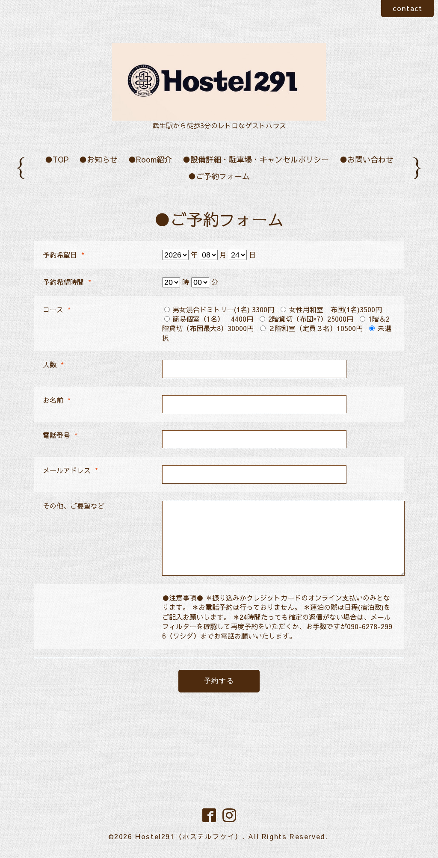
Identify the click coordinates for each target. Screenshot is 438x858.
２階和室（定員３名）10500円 (315, 328)
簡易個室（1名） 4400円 (212, 318)
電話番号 (60, 435)
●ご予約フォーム (219, 176)
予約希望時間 (67, 282)
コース (57, 309)
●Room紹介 (150, 159)
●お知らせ (98, 159)
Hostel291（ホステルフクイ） (189, 836)
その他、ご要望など (73, 505)
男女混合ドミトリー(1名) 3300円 (223, 309)
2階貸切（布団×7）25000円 (310, 318)
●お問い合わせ (367, 159)
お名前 (57, 400)
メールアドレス (70, 470)
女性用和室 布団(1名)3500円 (335, 309)
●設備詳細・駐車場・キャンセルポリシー (256, 159)
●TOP (56, 159)
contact (407, 8)
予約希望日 (63, 254)
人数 (53, 364)
